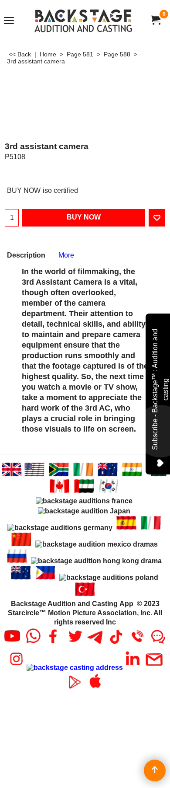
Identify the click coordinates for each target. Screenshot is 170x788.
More (66, 255)
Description (26, 255)
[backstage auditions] (83, 20)
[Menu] (9, 21)
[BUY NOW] (155, 20)
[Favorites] (157, 217)
